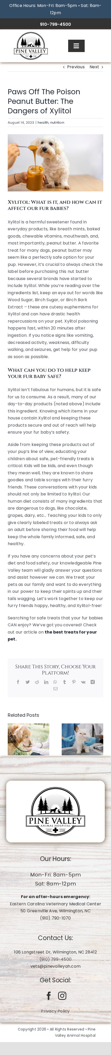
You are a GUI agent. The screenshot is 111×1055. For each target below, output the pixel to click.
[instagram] (62, 996)
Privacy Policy (55, 1011)
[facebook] (49, 996)
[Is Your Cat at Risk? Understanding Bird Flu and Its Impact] (82, 739)
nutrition (57, 122)
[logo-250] (31, 34)
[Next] (99, 739)
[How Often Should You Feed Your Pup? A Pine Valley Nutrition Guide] (28, 739)
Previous (76, 67)
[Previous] (11, 739)
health (43, 122)
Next (94, 67)
